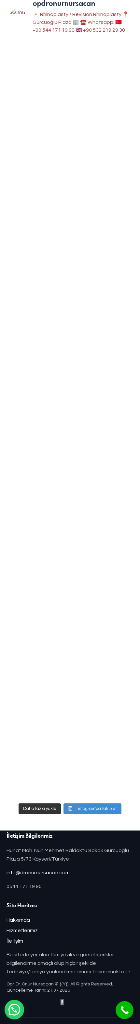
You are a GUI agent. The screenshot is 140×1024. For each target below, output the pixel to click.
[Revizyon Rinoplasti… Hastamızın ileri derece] (70, 748)
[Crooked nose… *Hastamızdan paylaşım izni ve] (70, 497)
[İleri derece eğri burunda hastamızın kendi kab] (70, 581)
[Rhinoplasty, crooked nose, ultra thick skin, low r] (70, 422)
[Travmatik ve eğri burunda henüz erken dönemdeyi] (70, 187)
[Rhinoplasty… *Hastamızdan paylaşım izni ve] (70, 664)
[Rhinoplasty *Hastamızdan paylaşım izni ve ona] (70, 346)
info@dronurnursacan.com (38, 872)
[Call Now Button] (124, 1010)
